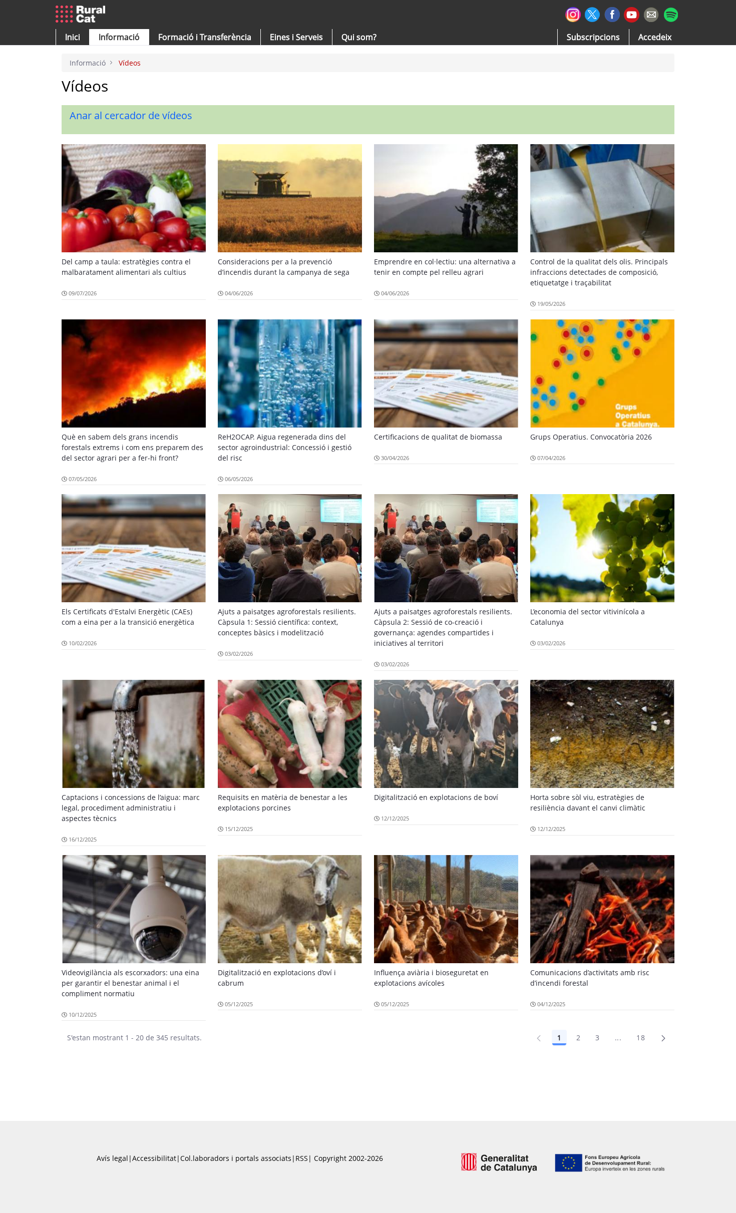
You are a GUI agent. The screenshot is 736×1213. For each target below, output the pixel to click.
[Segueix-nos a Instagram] (573, 13)
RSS (301, 1158)
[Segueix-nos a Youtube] (631, 14)
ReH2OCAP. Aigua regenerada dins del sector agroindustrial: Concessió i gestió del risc (284, 447)
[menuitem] (204, 37)
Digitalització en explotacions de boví (436, 797)
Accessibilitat (154, 1158)
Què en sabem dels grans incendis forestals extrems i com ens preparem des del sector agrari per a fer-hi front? (132, 447)
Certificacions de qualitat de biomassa (438, 437)
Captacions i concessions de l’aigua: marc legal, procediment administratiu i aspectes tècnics (131, 807)
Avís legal (112, 1158)
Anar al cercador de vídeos (131, 115)
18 (640, 1037)
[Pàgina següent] (663, 1038)
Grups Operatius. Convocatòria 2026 (591, 437)
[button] (72, 37)
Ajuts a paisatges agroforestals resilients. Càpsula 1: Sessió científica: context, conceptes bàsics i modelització (287, 622)
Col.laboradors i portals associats (235, 1158)
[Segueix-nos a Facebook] (612, 13)
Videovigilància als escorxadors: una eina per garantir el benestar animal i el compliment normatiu (130, 983)
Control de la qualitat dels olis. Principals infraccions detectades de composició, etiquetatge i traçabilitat (599, 272)
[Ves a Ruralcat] (82, 14)
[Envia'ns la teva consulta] (651, 13)
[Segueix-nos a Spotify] (670, 13)
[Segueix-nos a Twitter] (592, 13)
